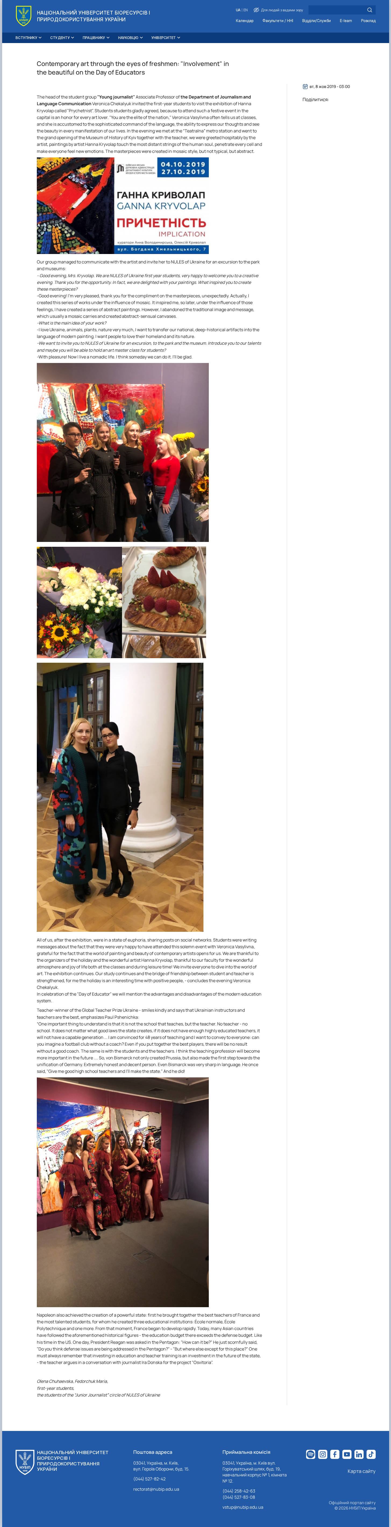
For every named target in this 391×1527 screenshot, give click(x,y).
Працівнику (94, 38)
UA (238, 10)
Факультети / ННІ (278, 21)
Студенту (60, 38)
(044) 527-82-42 (149, 1479)
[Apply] (370, 10)
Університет (164, 38)
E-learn (346, 21)
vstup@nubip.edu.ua (243, 1507)
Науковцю (128, 38)
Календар (244, 21)
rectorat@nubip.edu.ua (156, 1489)
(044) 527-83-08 (239, 1497)
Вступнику (26, 38)
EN (245, 10)
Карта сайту (362, 1471)
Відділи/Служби (316, 21)
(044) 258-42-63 (239, 1491)
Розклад (368, 21)
